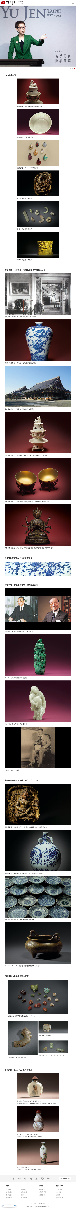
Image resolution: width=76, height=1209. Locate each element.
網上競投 (24, 1192)
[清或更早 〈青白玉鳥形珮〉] (23, 1038)
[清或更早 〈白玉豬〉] (53, 1027)
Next (73, 38)
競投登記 (24, 1189)
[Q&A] (48, 1178)
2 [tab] (72, 68)
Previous (2, 38)
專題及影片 (42, 1189)
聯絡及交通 (59, 1197)
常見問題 (33, 1203)
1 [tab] (70, 68)
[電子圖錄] (42, 1178)
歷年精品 (42, 1195)
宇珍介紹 (59, 1189)
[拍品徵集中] (38, 36)
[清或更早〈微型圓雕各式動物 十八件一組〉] (38, 997)
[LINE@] (25, 1178)
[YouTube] (19, 1178)
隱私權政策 (42, 1203)
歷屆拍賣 (9, 1195)
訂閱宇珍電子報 (65, 1178)
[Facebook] (13, 1178)
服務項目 (59, 1192)
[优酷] (36, 1178)
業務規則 (9, 1197)
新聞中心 (59, 1195)
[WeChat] (31, 1178)
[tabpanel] (38, 36)
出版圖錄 (24, 1197)
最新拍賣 (9, 1189)
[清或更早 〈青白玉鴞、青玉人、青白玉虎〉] (53, 1046)
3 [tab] (74, 68)
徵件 (22, 1195)
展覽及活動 (42, 1192)
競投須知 (9, 1192)
